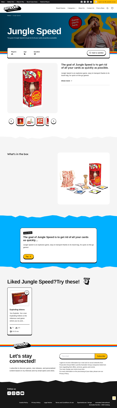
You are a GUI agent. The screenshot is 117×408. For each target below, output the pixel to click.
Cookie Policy (23, 402)
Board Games (60, 8)
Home (3, 2)
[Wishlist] (112, 8)
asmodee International (102, 402)
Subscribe (101, 356)
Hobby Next (10, 2)
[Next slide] (53, 121)
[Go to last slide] (11, 121)
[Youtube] (91, 2)
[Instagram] (84, 2)
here (60, 367)
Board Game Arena (32, 2)
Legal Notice (48, 402)
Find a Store (100, 8)
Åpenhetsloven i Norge (84, 402)
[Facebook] (81, 2)
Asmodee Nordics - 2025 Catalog (99, 405)
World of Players (45, 2)
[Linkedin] (87, 2)
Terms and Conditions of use (65, 402)
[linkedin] (18, 393)
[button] (20, 121)
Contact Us (90, 8)
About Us (82, 8)
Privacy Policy (36, 402)
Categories (71, 8)
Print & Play (20, 2)
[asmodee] (12, 8)
